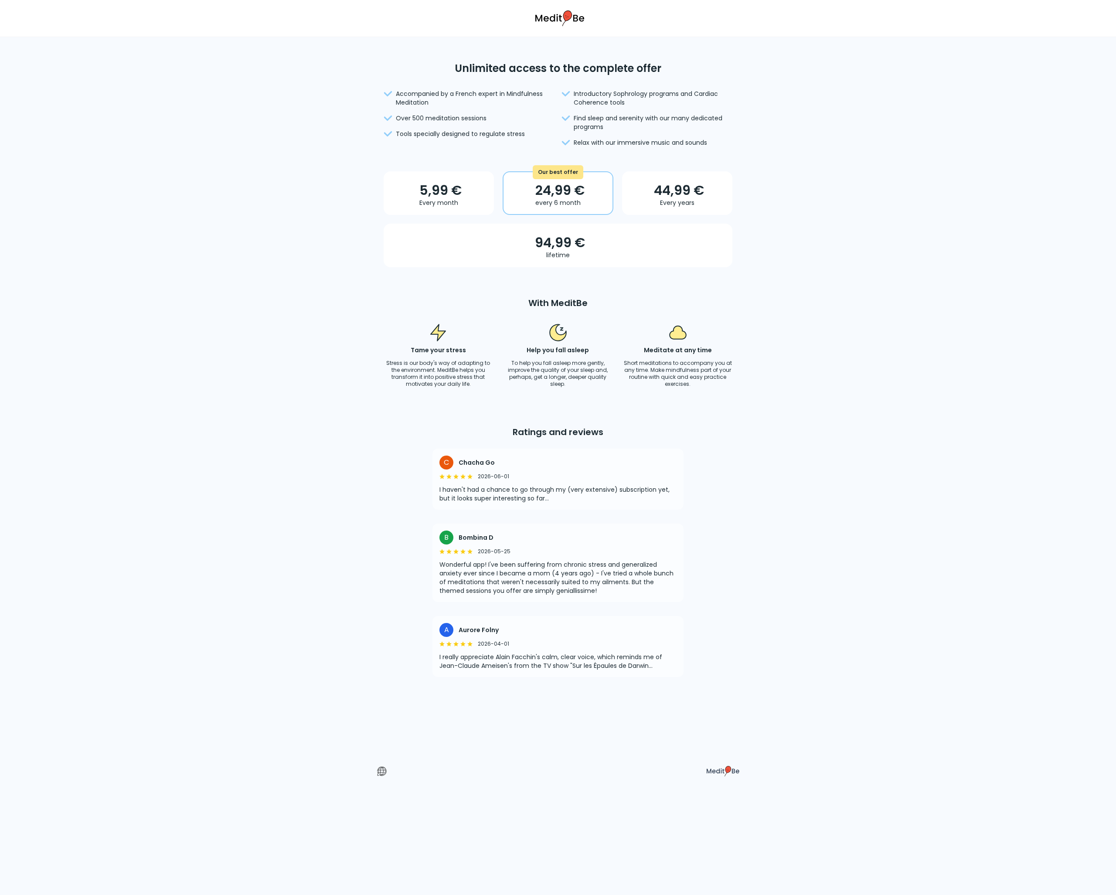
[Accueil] (558, 18)
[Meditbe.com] (723, 771)
